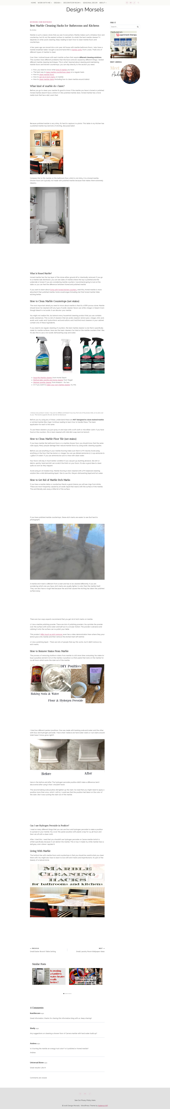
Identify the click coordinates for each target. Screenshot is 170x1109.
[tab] (63, 993)
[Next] (99, 980)
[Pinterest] (127, 2)
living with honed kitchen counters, (63, 290)
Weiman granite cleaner (42, 382)
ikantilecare (35, 1013)
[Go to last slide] (35, 980)
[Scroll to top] (165, 1106)
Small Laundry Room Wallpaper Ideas (90, 950)
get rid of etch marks (47, 77)
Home (33, 3)
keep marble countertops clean (58, 72)
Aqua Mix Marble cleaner (43, 378)
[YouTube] (130, 2)
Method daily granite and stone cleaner (48, 380)
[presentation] (49, 976)
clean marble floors (46, 74)
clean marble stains (46, 79)
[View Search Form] (138, 2)
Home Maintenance (45, 22)
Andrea (33, 1043)
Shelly (32, 1028)
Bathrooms (34, 22)
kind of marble (61, 70)
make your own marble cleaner (58, 385)
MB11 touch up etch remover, (51, 634)
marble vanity (77, 50)
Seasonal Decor (90, 3)
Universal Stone (37, 1063)
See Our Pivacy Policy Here (85, 1100)
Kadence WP (103, 1106)
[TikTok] (134, 2)
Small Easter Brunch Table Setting (43, 950)
